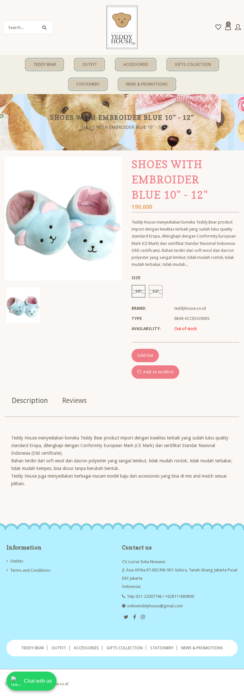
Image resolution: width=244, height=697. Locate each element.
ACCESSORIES (86, 647)
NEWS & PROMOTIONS (202, 647)
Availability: (146, 328)
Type (137, 318)
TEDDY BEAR (32, 647)
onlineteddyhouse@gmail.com (155, 606)
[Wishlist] (218, 27)
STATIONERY (161, 647)
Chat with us (38, 681)
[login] (238, 27)
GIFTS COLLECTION (124, 647)
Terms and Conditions (30, 570)
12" (155, 291)
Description (30, 400)
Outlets (16, 561)
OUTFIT (58, 647)
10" (138, 291)
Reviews (74, 400)
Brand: (139, 308)
